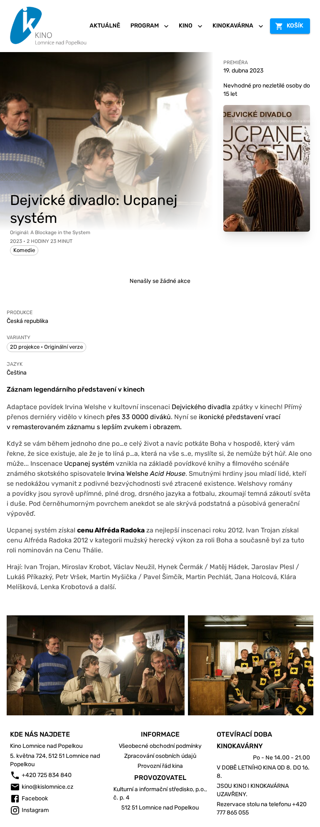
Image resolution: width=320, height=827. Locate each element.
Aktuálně (105, 25)
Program (144, 25)
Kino (185, 25)
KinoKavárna (232, 25)
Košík (295, 25)
